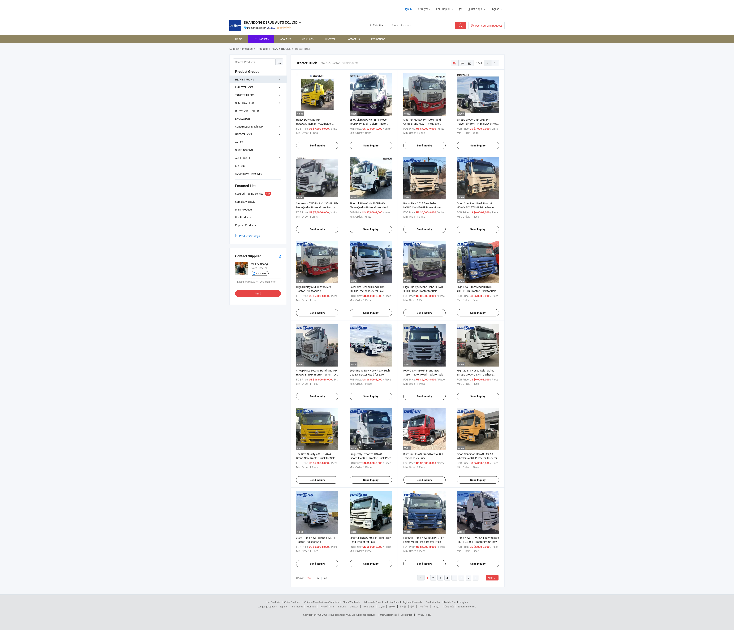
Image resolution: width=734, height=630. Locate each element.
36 (317, 578)
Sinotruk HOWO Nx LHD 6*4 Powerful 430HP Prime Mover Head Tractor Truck (478, 123)
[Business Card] (279, 256)
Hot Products (273, 602)
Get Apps (476, 9)
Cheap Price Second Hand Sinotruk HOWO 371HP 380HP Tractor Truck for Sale (317, 374)
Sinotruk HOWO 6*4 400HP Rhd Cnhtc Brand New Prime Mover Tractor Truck (422, 123)
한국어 (392, 606)
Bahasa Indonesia (467, 606)
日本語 (402, 606)
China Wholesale (351, 602)
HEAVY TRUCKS (244, 79)
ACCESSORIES (243, 158)
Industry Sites (392, 602)
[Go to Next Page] (495, 63)
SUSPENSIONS (244, 150)
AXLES (239, 142)
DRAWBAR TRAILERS (247, 111)
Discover (330, 39)
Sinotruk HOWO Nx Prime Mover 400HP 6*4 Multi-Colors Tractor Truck (368, 123)
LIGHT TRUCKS (244, 87)
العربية (381, 606)
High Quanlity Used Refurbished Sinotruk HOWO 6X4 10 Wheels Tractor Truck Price (475, 374)
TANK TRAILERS (244, 95)
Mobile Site (450, 602)
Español (284, 606)
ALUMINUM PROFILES (248, 173)
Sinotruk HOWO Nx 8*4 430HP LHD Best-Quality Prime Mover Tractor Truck (317, 207)
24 (309, 578)
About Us (285, 39)
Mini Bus (240, 165)
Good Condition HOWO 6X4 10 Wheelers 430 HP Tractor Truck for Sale (477, 458)
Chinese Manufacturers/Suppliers (321, 602)
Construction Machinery (249, 126)
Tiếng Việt (448, 606)
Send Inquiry (317, 145)
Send (258, 293)
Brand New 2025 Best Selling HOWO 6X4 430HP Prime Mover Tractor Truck (422, 207)
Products (263, 39)
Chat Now (261, 273)
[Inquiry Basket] (461, 9)
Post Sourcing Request (488, 25)
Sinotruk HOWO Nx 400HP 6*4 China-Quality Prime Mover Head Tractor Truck (369, 207)
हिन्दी (412, 606)
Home (238, 39)
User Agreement (388, 614)
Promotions (378, 39)
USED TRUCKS (243, 134)
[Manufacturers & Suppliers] (253, 7)
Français (311, 606)
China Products (292, 602)
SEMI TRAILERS (244, 103)
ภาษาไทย (423, 606)
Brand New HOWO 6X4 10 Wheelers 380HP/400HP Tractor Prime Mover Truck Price (478, 542)
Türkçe (435, 606)
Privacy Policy (424, 614)
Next (490, 578)
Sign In (408, 9)
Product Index (433, 602)
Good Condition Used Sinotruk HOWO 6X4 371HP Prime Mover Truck (475, 207)
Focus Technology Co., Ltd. (342, 614)
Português (297, 606)
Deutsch (354, 606)
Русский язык (327, 606)
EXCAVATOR (242, 118)
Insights (464, 602)
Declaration (406, 614)
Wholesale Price (372, 602)
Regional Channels (412, 602)
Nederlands (368, 606)
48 (325, 578)
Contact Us (353, 39)
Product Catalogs (249, 236)
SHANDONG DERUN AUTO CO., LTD (271, 22)
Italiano (342, 606)
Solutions (307, 39)
